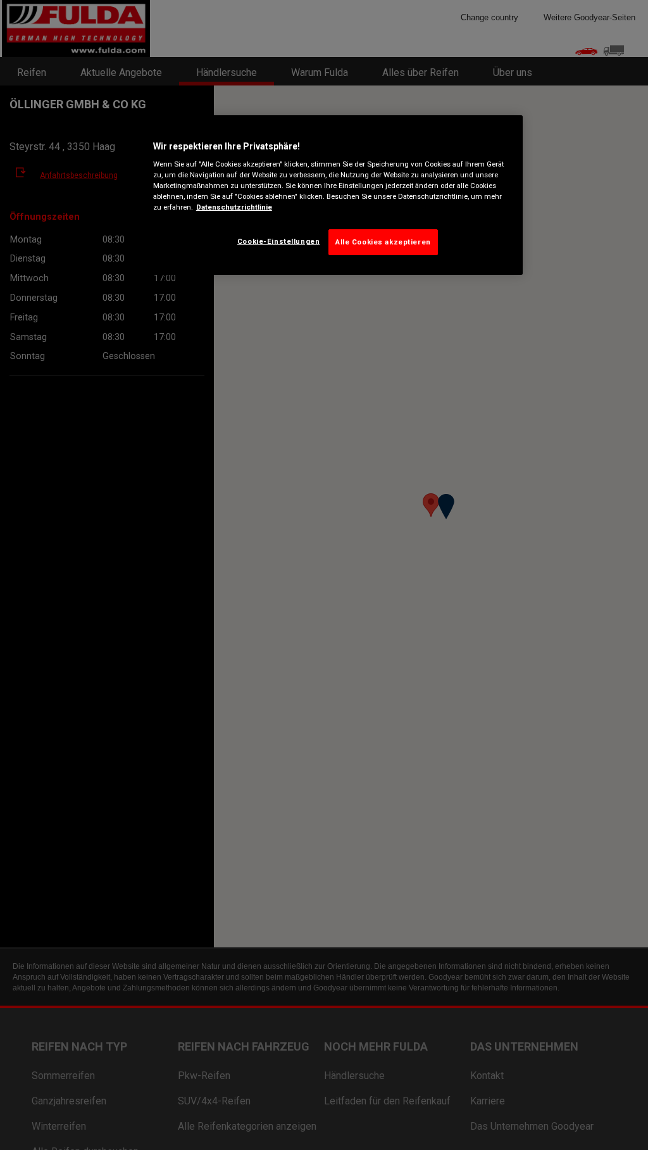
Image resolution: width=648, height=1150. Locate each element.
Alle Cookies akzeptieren (383, 241)
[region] (328, 195)
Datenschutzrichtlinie (234, 207)
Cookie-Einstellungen (278, 241)
